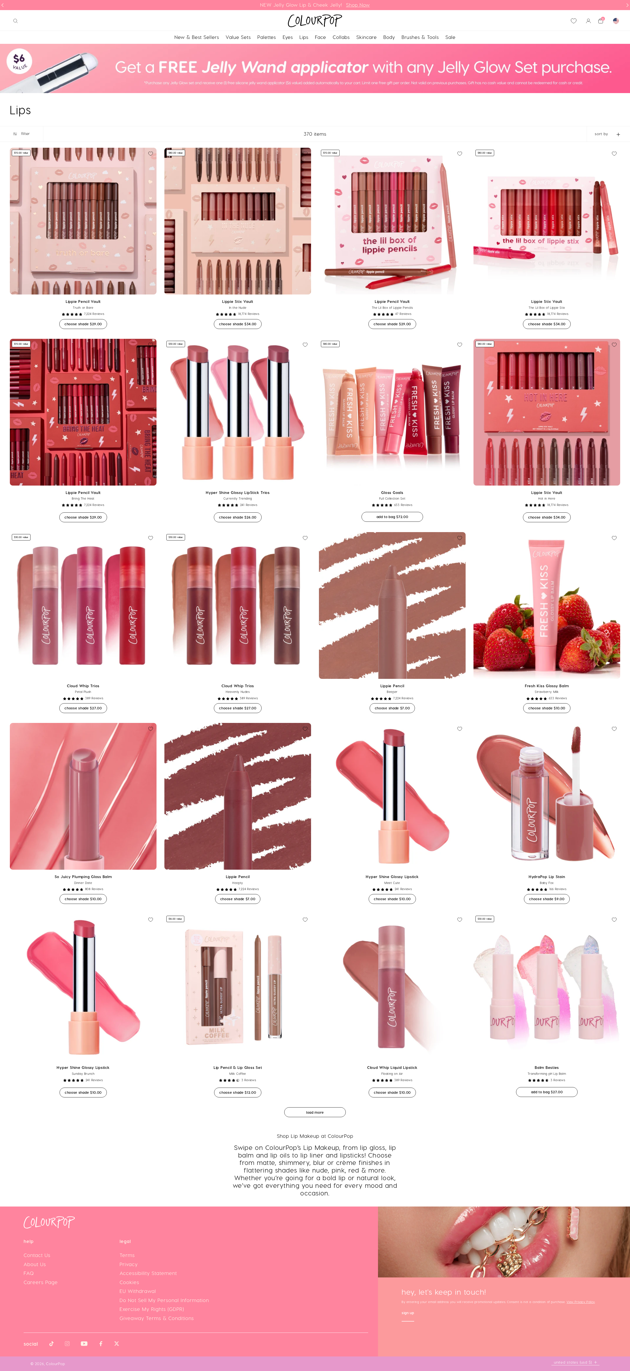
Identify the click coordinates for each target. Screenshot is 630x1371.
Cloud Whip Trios (83, 686)
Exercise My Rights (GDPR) (152, 1309)
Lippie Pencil (392, 686)
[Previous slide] (2, 5)
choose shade (85, 324)
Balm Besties (547, 1067)
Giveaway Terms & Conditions (157, 1318)
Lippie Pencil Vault (83, 301)
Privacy (129, 1264)
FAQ (29, 1273)
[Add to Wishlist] (151, 154)
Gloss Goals (392, 492)
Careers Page (41, 1282)
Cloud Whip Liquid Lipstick (392, 1067)
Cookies (129, 1282)
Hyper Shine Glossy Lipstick (392, 876)
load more (315, 1112)
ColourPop (55, 1363)
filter (25, 133)
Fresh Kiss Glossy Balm (547, 686)
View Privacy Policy (581, 1302)
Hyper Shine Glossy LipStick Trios (238, 492)
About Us (35, 1264)
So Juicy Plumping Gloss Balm (83, 876)
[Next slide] (627, 5)
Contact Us (37, 1255)
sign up (408, 1313)
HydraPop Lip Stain (547, 876)
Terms (127, 1255)
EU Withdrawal (138, 1291)
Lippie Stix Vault (237, 301)
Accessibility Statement (148, 1273)
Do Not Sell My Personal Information (164, 1300)
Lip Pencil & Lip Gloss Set (238, 1067)
